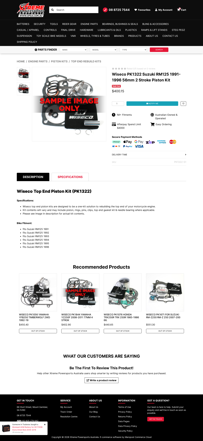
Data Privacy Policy (127, 426)
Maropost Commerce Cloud (138, 437)
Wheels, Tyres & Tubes (95, 35)
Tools (54, 23)
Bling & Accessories (155, 23)
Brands (119, 35)
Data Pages (123, 421)
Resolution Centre (68, 416)
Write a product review (103, 380)
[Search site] (52, 10)
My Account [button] (165, 9)
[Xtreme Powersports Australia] (31, 9)
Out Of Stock (38, 331)
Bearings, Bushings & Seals (120, 23)
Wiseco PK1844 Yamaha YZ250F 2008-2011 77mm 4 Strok (77, 317)
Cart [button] (182, 9)
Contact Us (170, 35)
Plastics (131, 29)
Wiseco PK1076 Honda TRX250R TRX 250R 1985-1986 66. (121, 317)
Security (39, 23)
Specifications (70, 177)
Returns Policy (125, 416)
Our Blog (93, 411)
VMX (73, 35)
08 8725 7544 (119, 10)
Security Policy (125, 431)
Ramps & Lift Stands (154, 29)
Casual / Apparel (28, 29)
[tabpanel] (38, 303)
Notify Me (153, 103)
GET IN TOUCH (155, 419)
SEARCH (159, 50)
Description (33, 177)
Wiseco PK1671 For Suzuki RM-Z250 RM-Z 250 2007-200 (163, 316)
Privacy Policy (125, 411)
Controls (50, 29)
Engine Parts (89, 23)
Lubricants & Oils (109, 29)
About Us (152, 35)
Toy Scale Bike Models (51, 35)
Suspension (24, 35)
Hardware (86, 29)
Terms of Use (124, 407)
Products (134, 35)
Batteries (23, 23)
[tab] (33, 177)
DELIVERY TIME (119, 154)
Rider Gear (69, 23)
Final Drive (68, 29)
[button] (183, 103)
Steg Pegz (178, 29)
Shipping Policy (27, 41)
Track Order (66, 411)
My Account (66, 407)
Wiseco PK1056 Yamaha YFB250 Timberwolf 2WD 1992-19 (34, 317)
